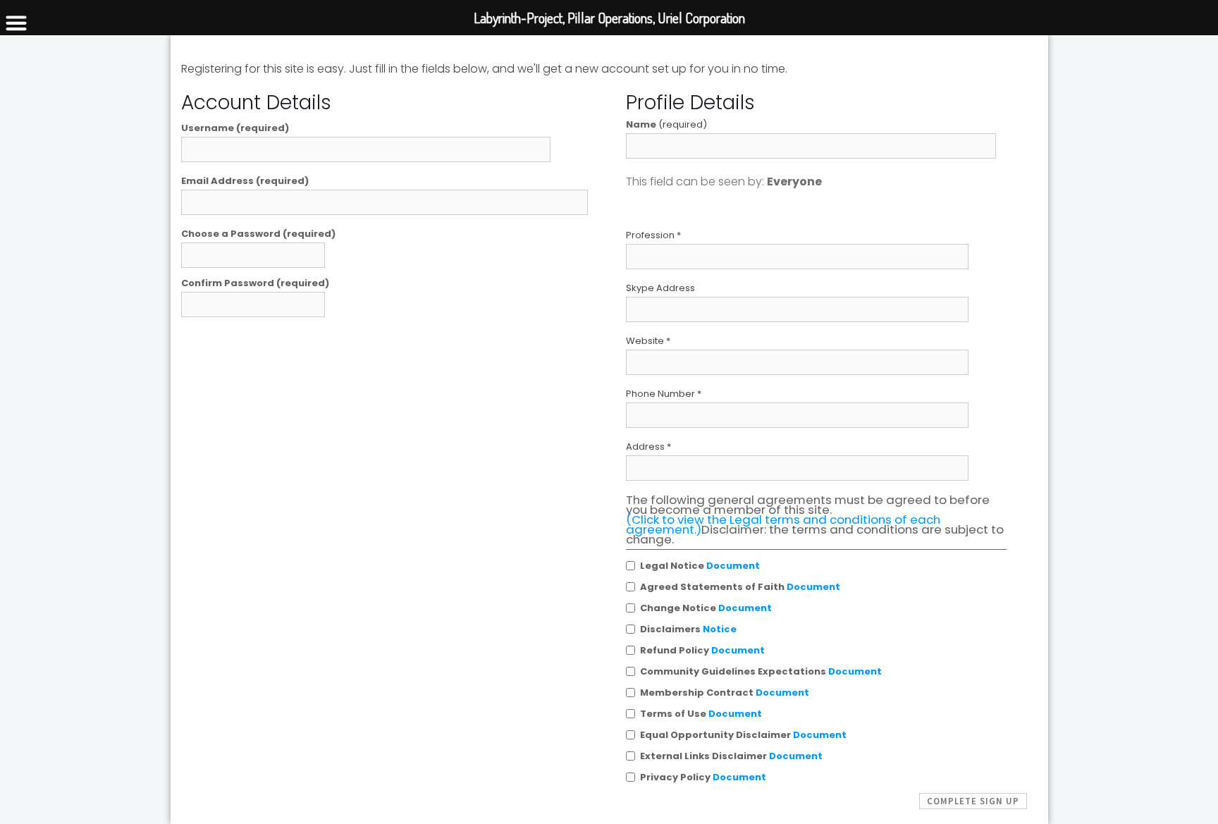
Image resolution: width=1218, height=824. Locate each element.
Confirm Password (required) (255, 283)
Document (733, 565)
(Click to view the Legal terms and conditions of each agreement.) (783, 524)
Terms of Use (701, 713)
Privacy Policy (703, 777)
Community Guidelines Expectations (761, 671)
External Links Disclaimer (731, 756)
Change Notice (706, 608)
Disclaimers (688, 629)
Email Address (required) (245, 181)
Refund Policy (702, 650)
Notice (720, 629)
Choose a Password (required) (258, 234)
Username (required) (235, 128)
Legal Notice (700, 565)
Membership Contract (724, 692)
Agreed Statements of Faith (740, 587)
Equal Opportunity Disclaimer (743, 735)
